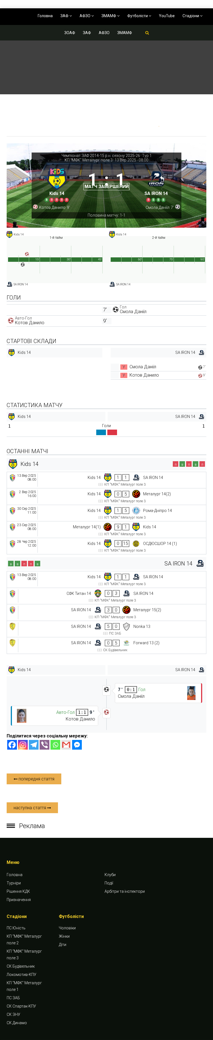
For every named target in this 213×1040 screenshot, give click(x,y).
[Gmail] (66, 745)
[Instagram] (23, 745)
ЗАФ (64, 16)
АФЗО (85, 16)
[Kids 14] (57, 184)
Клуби (110, 874)
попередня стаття (35, 779)
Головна (45, 16)
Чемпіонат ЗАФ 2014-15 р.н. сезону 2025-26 (101, 155)
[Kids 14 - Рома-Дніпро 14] (106, 513)
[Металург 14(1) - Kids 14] (106, 529)
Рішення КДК (18, 891)
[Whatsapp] (55, 745)
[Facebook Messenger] (77, 745)
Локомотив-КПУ (21, 974)
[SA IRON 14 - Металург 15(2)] (106, 612)
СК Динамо (17, 1023)
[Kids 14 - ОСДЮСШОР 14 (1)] (106, 546)
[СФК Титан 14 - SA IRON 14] (106, 596)
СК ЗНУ (13, 1014)
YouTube (167, 16)
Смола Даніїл (133, 311)
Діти (62, 944)
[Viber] (44, 745)
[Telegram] (34, 745)
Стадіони (191, 16)
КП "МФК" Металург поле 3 (89, 160)
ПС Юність (16, 928)
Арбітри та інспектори (125, 891)
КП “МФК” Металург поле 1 (24, 986)
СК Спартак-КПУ (21, 1006)
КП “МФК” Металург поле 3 (24, 954)
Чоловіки (67, 928)
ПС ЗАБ (13, 998)
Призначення (19, 899)
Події (109, 883)
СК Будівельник (21, 966)
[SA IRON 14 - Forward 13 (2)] (106, 645)
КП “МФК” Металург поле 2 (24, 939)
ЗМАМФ (109, 16)
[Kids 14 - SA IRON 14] (106, 480)
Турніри (14, 883)
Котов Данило (29, 322)
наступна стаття (30, 807)
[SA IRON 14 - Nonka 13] (106, 629)
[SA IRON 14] (156, 184)
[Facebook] (12, 745)
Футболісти (138, 16)
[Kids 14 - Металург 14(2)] (106, 496)
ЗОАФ (69, 33)
